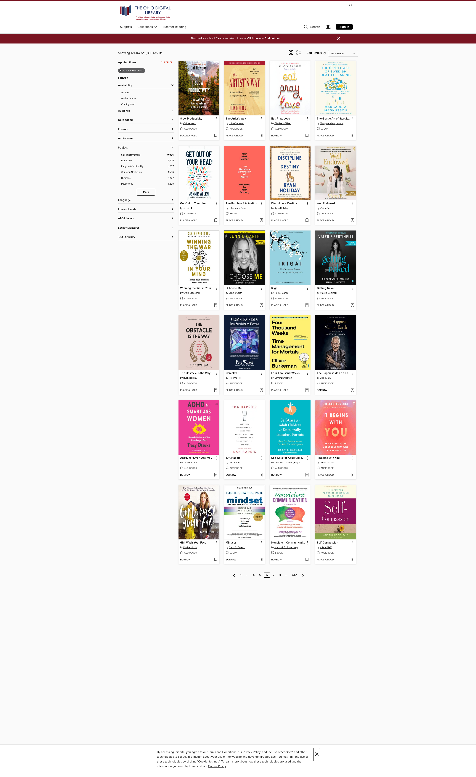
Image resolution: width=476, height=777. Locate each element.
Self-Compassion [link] (327, 542)
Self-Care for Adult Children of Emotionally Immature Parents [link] (288, 458)
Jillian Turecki (327, 462)
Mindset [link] (231, 542)
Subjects (126, 27)
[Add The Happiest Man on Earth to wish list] (352, 390)
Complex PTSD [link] (235, 373)
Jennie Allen (189, 208)
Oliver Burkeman (283, 377)
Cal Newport (189, 123)
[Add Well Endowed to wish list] (352, 220)
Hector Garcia (281, 292)
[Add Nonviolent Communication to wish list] (307, 559)
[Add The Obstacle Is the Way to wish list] (215, 390)
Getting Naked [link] (326, 288)
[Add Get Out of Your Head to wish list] (215, 220)
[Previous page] (234, 575)
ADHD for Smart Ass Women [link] (197, 458)
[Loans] (328, 27)
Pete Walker (235, 377)
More (146, 192)
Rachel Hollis (190, 547)
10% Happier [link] (233, 458)
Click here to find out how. (264, 39)
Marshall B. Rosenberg (286, 547)
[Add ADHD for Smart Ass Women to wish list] (215, 475)
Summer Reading (174, 27)
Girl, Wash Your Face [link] (193, 542)
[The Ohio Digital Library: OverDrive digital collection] (145, 13)
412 (294, 575)
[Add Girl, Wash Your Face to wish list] (215, 559)
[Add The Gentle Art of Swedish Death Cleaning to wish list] (352, 135)
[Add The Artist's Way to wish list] (261, 135)
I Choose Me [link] (234, 288)
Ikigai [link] (274, 288)
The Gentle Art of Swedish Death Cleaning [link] (334, 118)
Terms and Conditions (222, 752)
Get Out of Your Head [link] (193, 203)
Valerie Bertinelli (328, 292)
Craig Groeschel (191, 292)
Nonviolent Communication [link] (288, 542)
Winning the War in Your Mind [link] (197, 288)
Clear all (167, 62)
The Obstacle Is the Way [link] (195, 373)
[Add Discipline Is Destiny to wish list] (307, 220)
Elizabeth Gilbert (282, 123)
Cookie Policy (217, 766)
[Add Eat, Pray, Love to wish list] (307, 135)
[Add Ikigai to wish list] (307, 305)
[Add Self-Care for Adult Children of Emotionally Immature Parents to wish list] (307, 475)
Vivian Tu (324, 208)
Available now (128, 98)
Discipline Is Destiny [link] (284, 203)
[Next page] (303, 575)
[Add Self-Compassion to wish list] (352, 559)
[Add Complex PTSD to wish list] (261, 390)
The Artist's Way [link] (236, 118)
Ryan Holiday (281, 208)
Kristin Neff (326, 547)
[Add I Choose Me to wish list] (261, 305)
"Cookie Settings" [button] (208, 761)
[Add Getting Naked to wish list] (352, 305)
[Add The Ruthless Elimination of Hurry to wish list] (261, 220)
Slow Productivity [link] (191, 118)
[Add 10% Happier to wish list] (261, 475)
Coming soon (128, 104)
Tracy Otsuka (190, 462)
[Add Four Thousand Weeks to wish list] (307, 390)
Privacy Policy (251, 752)
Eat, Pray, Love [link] (280, 118)
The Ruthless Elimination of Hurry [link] (243, 203)
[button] (311, 27)
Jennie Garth (235, 292)
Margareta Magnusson (331, 123)
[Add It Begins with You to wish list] (352, 475)
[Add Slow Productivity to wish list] (215, 135)
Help (350, 5)
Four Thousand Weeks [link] (285, 373)
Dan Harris (234, 462)
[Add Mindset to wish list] (261, 559)
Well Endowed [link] (326, 203)
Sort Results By (316, 53)
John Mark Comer (238, 208)
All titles (125, 92)
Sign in (344, 27)
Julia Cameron (236, 123)
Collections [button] (145, 27)
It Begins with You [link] (328, 458)
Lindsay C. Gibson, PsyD (287, 462)
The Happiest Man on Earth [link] (334, 373)
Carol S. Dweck (237, 547)
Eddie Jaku (325, 377)
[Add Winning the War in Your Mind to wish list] (215, 305)
